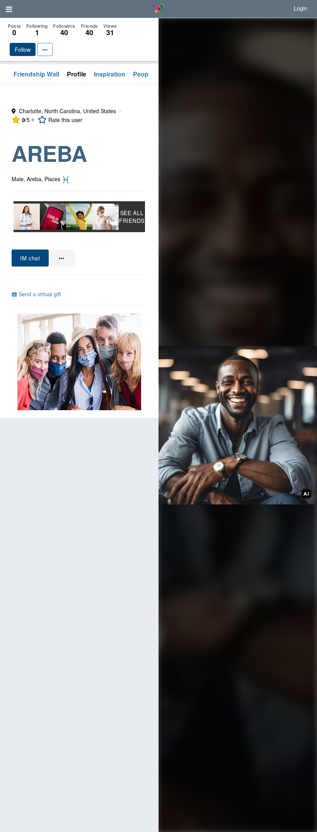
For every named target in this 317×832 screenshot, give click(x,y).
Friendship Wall (36, 74)
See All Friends (132, 216)
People (143, 74)
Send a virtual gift (39, 294)
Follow (23, 49)
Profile (76, 74)
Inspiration (109, 74)
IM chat (30, 258)
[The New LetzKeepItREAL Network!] (79, 362)
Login (300, 8)
